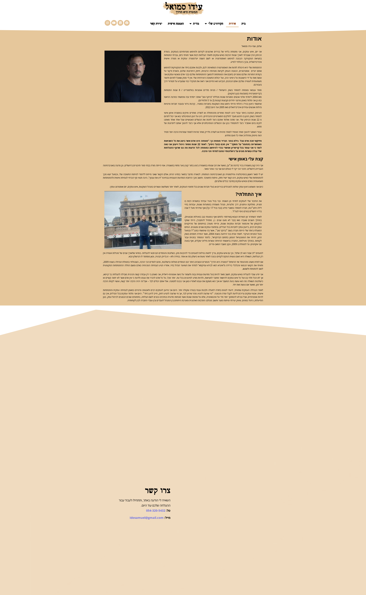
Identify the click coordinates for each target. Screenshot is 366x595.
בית (243, 23)
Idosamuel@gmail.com (147, 518)
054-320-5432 (155, 511)
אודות (232, 23)
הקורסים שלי (215, 23)
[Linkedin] (120, 23)
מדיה (196, 23)
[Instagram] (107, 23)
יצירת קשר (156, 23)
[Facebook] (127, 23)
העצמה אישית (176, 23)
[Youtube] (114, 23)
